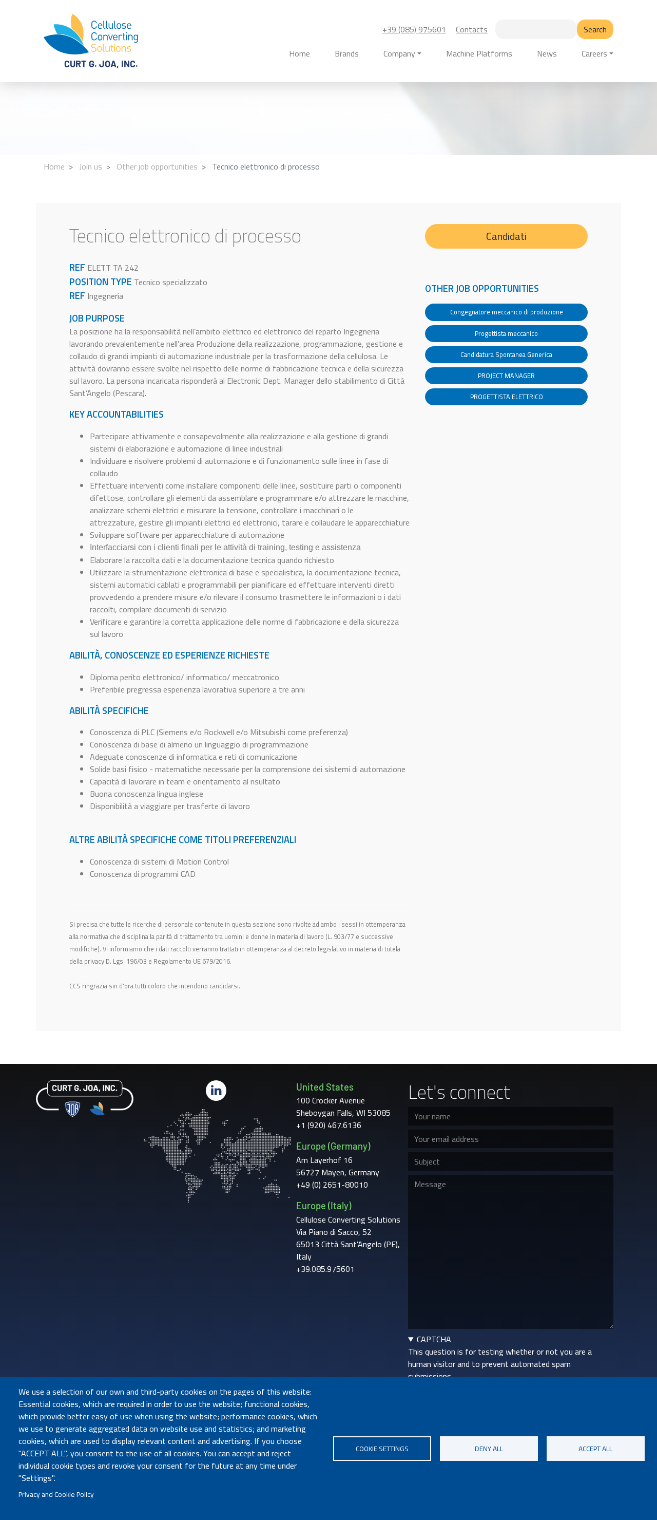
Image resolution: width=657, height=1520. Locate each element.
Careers (594, 53)
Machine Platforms (479, 53)
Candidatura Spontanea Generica (506, 354)
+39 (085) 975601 (414, 29)
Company (399, 53)
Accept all (595, 1448)
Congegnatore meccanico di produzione (506, 312)
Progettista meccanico (506, 333)
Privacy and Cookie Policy (56, 1494)
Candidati (506, 236)
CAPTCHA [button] (434, 1339)
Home (299, 53)
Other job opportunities (157, 166)
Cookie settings (382, 1448)
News (547, 53)
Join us (90, 166)
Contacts (472, 29)
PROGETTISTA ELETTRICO (506, 396)
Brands (347, 53)
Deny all (489, 1448)
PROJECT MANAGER (506, 375)
